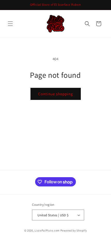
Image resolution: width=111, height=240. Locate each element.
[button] (10, 23)
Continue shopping (55, 93)
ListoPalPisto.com (47, 230)
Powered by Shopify (73, 230)
